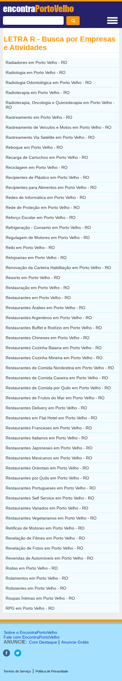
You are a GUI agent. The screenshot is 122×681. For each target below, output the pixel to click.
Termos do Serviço (17, 671)
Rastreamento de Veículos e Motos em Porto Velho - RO (58, 127)
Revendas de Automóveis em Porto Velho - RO (49, 558)
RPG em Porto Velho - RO (30, 608)
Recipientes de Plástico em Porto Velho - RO (47, 177)
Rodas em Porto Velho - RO (32, 568)
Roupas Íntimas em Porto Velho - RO (40, 598)
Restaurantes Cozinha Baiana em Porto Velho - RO (54, 347)
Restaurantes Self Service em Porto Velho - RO (50, 498)
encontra (38, 8)
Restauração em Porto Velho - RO (38, 287)
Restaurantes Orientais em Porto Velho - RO (47, 468)
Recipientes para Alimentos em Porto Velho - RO (51, 187)
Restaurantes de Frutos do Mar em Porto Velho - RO (55, 397)
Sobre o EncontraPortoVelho (30, 632)
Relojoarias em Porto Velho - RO (36, 257)
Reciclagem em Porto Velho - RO (37, 167)
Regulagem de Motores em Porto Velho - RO (48, 237)
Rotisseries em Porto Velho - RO (36, 588)
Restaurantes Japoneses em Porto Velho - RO (49, 448)
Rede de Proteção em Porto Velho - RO (43, 207)
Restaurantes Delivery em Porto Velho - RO (46, 407)
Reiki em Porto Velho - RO (30, 247)
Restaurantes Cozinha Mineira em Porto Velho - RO (54, 357)
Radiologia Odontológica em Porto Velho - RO (49, 82)
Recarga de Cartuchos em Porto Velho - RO (47, 157)
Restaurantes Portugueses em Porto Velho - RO (51, 488)
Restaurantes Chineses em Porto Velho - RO (47, 337)
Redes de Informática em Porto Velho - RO (46, 197)
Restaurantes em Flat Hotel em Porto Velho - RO (51, 417)
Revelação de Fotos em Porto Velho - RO (44, 548)
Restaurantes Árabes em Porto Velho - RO (45, 307)
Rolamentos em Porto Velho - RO (37, 578)
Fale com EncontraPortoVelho (32, 637)
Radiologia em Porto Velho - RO (35, 72)
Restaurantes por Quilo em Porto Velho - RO (47, 478)
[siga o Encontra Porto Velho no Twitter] (17, 654)
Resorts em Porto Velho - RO (33, 277)
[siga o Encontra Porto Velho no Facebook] (7, 654)
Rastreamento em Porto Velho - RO (39, 117)
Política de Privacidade (52, 671)
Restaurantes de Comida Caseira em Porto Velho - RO (57, 377)
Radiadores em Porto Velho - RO (36, 62)
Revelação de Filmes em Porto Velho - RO (45, 538)
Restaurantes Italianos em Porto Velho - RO (47, 438)
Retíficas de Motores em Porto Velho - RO (45, 528)
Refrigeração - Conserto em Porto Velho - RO (48, 227)
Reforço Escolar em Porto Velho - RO (41, 217)
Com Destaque (43, 642)
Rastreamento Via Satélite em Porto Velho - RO (50, 137)
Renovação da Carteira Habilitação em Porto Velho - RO (58, 267)
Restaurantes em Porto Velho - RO (38, 297)
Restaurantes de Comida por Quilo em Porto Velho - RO (58, 387)
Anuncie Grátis (75, 642)
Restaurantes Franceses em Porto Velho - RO (49, 428)
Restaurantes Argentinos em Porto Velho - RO (49, 317)
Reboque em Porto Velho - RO (34, 147)
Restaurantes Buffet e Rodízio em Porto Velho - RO (54, 327)
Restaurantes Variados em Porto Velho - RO (47, 508)
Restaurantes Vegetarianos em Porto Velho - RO (51, 518)
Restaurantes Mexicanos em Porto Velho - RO (49, 458)
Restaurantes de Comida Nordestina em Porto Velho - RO (60, 367)
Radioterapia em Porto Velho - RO (38, 92)
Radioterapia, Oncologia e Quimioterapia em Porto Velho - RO (60, 105)
